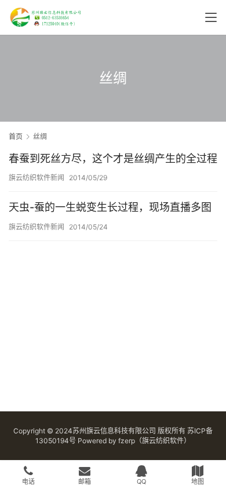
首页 (16, 136)
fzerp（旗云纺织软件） (154, 440)
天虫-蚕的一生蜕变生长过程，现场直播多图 (110, 207)
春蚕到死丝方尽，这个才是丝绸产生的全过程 (113, 158)
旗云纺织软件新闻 (36, 177)
